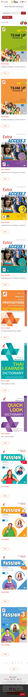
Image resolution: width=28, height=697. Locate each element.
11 (21, 663)
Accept (22, 694)
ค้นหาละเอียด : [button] (6, 17)
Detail (5, 73)
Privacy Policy (19, 691)
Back (14, 669)
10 (18, 663)
